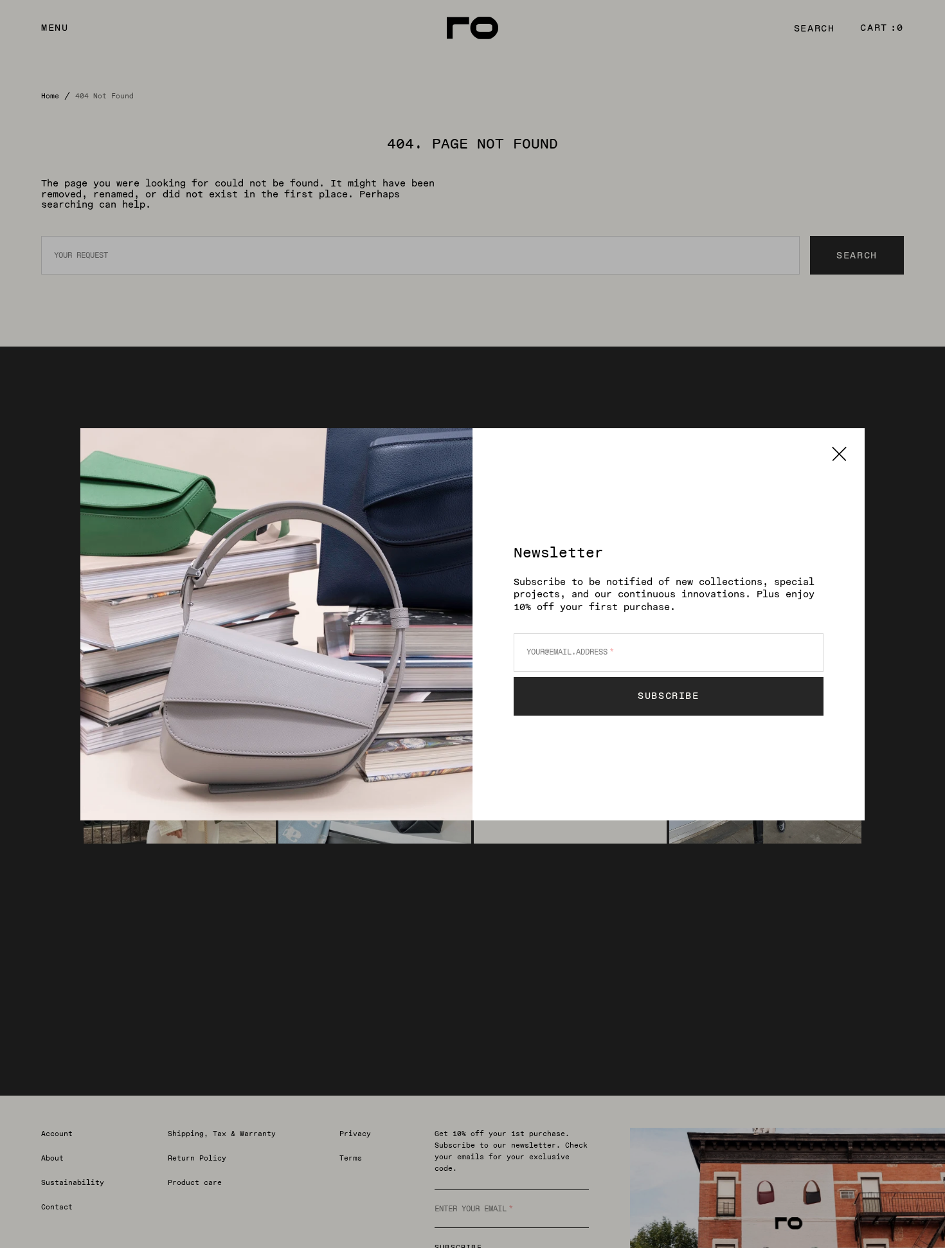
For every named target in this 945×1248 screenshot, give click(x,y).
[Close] (839, 453)
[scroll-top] (915, 1218)
